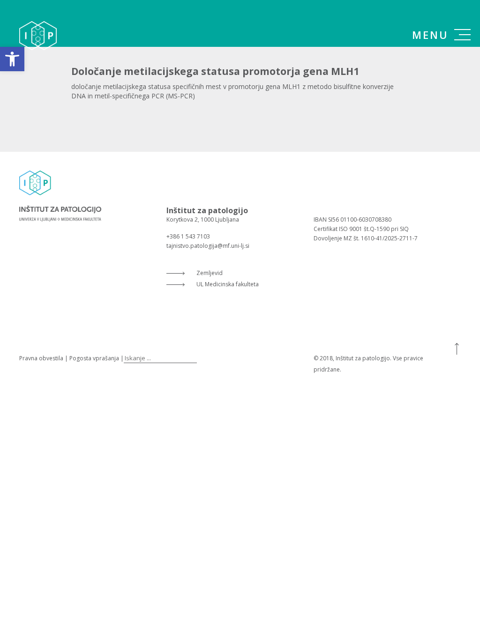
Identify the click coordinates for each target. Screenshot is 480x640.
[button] (12, 59)
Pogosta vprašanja (94, 358)
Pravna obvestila (41, 358)
